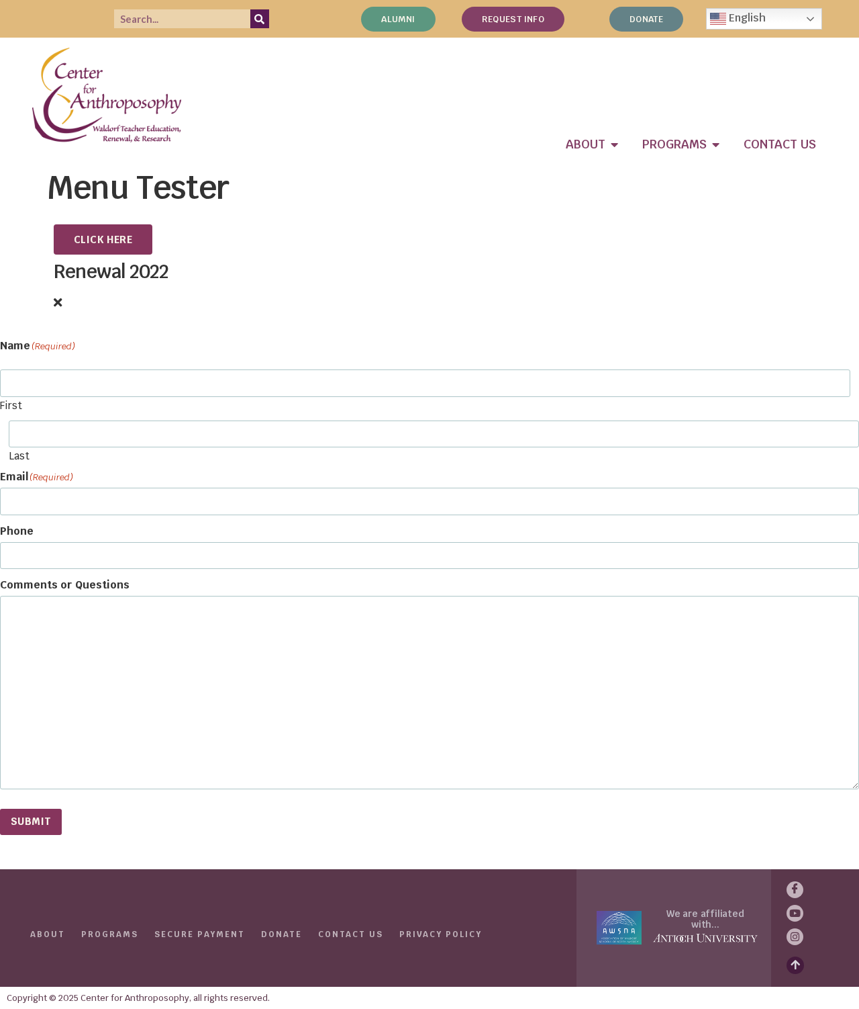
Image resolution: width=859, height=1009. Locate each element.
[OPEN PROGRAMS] (716, 144)
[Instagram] (795, 936)
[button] (429, 303)
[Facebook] (795, 889)
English (746, 18)
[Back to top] (795, 965)
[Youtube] (795, 913)
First (11, 404)
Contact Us (350, 934)
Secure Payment (199, 934)
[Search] (259, 18)
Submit (31, 821)
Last (19, 455)
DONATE (281, 934)
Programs (109, 934)
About (47, 934)
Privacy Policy (440, 934)
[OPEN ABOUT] (615, 144)
